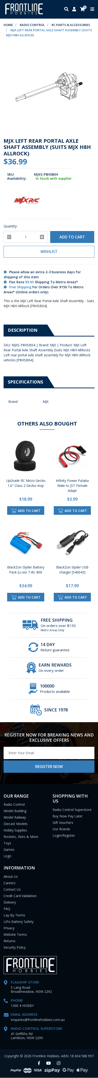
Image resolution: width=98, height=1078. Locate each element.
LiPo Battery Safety (19, 921)
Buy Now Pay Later (68, 816)
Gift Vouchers (63, 822)
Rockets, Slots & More (21, 836)
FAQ (7, 908)
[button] (49, 252)
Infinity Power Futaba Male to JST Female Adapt (72, 485)
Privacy (9, 928)
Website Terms (15, 934)
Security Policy (15, 947)
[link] (39, 1063)
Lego (7, 856)
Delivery (10, 902)
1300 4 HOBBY (22, 1005)
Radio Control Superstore (72, 809)
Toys (7, 843)
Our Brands (61, 829)
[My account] (74, 9)
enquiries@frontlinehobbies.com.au (38, 1019)
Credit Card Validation (20, 896)
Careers (9, 883)
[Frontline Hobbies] (24, 9)
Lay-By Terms (14, 915)
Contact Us (12, 889)
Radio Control (14, 804)
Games (9, 849)
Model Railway (15, 817)
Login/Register (64, 835)
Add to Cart (72, 237)
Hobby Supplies (15, 830)
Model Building (15, 811)
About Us (11, 876)
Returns (9, 941)
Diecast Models (16, 823)
